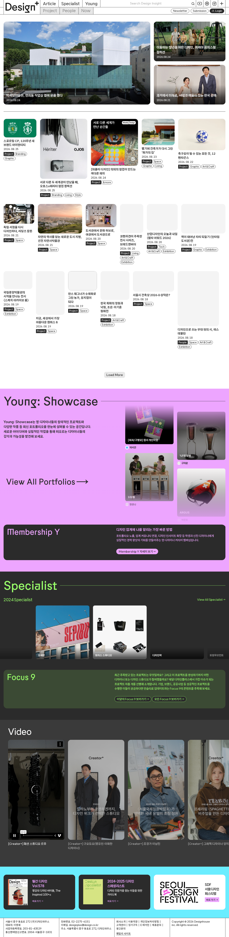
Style (78, 195)
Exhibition (127, 262)
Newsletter (180, 10)
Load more (114, 375)
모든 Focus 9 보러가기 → (169, 699)
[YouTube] (199, 3)
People (69, 11)
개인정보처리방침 (149, 921)
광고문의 (121, 928)
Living (68, 195)
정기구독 (133, 925)
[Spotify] (207, 3)
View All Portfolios (40, 482)
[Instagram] (214, 3)
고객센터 (121, 925)
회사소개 (121, 921)
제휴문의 (156, 925)
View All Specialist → (211, 599)
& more (107, 182)
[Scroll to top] (225, 932)
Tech (162, 247)
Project (50, 11)
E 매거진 (144, 925)
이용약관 (133, 921)
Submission (199, 10)
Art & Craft (208, 166)
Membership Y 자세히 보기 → (137, 551)
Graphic (9, 158)
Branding (21, 154)
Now (86, 11)
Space (157, 161)
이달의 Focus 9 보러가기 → (133, 699)
